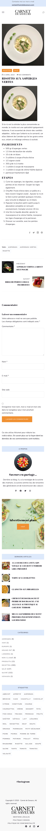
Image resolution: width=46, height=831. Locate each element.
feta (38, 709)
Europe (5, 646)
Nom (4, 361)
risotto (6, 251)
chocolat (38, 699)
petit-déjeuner (32, 729)
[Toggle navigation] (3, 12)
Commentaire (8, 326)
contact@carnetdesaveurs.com (23, 5)
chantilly (26, 699)
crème (20, 709)
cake (15, 699)
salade (28, 744)
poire (5, 734)
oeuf (24, 724)
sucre (5, 749)
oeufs (32, 724)
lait (25, 719)
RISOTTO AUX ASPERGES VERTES (19, 80)
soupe (38, 744)
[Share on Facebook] (29, 232)
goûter (6, 719)
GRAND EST (7, 650)
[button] (42, 12)
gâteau (16, 719)
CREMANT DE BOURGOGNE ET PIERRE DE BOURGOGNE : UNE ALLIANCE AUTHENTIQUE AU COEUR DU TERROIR (25, 603)
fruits (40, 714)
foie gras (7, 714)
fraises (18, 714)
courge (28, 704)
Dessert (30, 709)
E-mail (5, 375)
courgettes (8, 709)
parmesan (18, 729)
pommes (6, 739)
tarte (14, 749)
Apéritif (17, 694)
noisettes (14, 724)
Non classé (7, 658)
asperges (12, 247)
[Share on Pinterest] (41, 232)
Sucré (5, 673)
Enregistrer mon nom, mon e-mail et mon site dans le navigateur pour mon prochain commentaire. (21, 410)
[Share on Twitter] (33, 232)
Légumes (34, 719)
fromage (29, 714)
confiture (17, 704)
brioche (6, 699)
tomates (33, 749)
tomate (23, 749)
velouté (7, 754)
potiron (17, 739)
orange (6, 729)
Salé (4, 669)
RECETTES (6, 665)
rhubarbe (7, 744)
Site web (5, 389)
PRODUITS (6, 661)
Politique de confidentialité (21, 823)
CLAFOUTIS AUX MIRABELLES (25, 589)
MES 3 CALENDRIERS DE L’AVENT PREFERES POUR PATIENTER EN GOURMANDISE (27, 617)
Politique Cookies (21, 820)
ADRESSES (6, 639)
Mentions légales (21, 817)
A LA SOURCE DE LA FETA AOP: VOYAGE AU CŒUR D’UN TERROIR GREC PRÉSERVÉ (27, 566)
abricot (6, 694)
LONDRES (6, 654)
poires (14, 734)
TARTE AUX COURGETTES (23, 578)
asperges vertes (28, 247)
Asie (4, 643)
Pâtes (36, 739)
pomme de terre (28, 734)
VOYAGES (6, 676)
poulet (27, 739)
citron (6, 704)
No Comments (25, 75)
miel (5, 724)
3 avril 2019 (9, 75)
